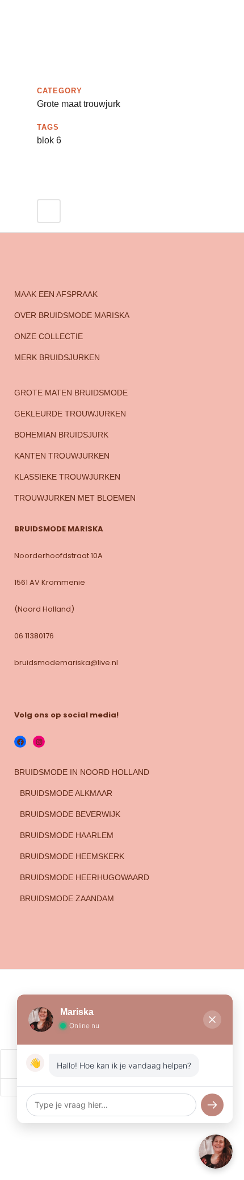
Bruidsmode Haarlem (66, 835)
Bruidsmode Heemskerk (72, 856)
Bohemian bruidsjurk (61, 434)
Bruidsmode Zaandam (67, 898)
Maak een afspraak (56, 294)
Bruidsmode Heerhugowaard (84, 877)
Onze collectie (48, 336)
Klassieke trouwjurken (67, 476)
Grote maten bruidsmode (71, 392)
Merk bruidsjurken (57, 357)
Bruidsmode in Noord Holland (81, 772)
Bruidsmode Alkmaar (66, 793)
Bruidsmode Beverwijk (70, 814)
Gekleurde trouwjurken (70, 413)
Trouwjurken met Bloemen (75, 497)
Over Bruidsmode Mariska (71, 315)
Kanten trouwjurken (62, 455)
